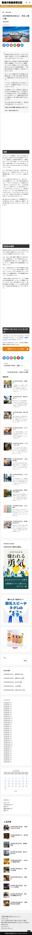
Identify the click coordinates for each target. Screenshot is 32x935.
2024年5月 (6, 756)
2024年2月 (6, 761)
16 (26, 781)
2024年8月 (6, 750)
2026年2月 (6, 714)
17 (5, 783)
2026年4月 (6, 710)
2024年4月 (6, 758)
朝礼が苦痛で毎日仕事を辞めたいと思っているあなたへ (15, 922)
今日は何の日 (7, 804)
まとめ (5, 802)
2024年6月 (6, 754)
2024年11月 (7, 744)
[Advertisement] (16, 130)
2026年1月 (6, 716)
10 (5, 781)
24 (5, 786)
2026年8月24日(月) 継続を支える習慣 (14, 678)
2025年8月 (6, 726)
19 (12, 783)
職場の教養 (5, 21)
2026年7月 (6, 704)
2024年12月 (7, 742)
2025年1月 (6, 740)
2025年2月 (6, 738)
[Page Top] (28, 931)
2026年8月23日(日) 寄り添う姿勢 (13, 682)
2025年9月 (6, 724)
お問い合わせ (4, 924)
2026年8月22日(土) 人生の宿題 (12, 686)
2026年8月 (6, 702)
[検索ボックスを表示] (26, 2)
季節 (5, 806)
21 (19, 783)
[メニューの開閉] (29, 2)
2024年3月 (6, 759)
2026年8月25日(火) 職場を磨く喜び (13, 674)
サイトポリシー (5, 926)
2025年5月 (6, 732)
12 (12, 781)
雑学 (5, 810)
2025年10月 (7, 722)
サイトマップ (4, 918)
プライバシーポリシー (7, 928)
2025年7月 (6, 728)
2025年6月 (6, 730)
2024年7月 (6, 752)
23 (26, 783)
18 (9, 783)
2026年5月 (6, 708)
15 (23, 781)
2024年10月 (7, 746)
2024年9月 (6, 748)
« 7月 (15, 791)
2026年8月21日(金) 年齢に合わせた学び (14, 690)
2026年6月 (6, 706)
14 (19, 781)
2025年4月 (6, 734)
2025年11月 (7, 720)
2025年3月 (6, 736)
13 (16, 781)
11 (9, 781)
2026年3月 (6, 712)
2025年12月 (7, 718)
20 (16, 783)
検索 (5, 658)
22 (23, 783)
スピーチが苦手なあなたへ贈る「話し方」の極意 (13, 920)
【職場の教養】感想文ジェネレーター (11, 916)
